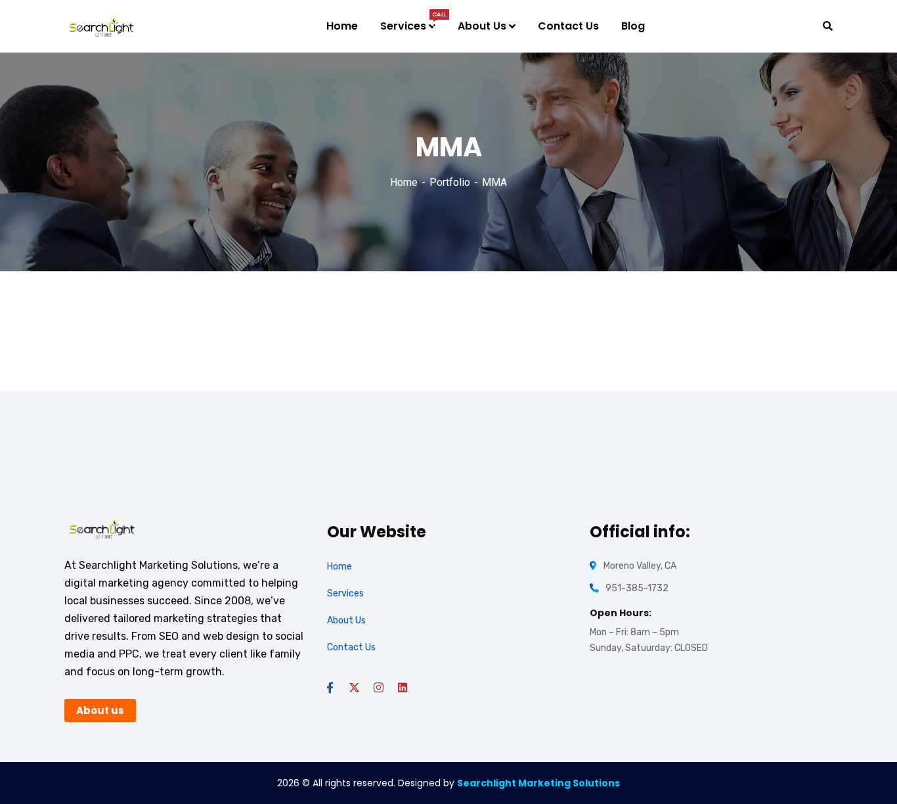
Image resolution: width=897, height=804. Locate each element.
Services (345, 593)
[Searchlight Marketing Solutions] (101, 27)
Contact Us (351, 647)
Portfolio (449, 182)
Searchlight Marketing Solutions (538, 783)
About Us (346, 620)
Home (404, 182)
